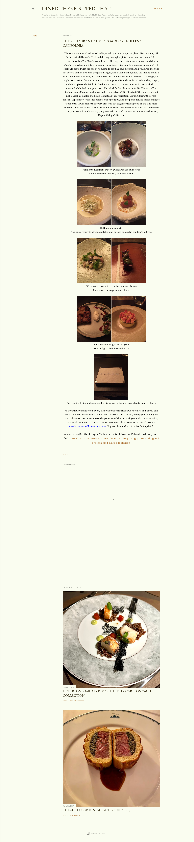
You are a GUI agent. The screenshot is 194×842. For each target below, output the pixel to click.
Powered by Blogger (99, 833)
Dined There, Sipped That (76, 8)
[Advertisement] (111, 559)
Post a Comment (77, 701)
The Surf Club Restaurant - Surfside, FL (98, 810)
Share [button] (34, 35)
